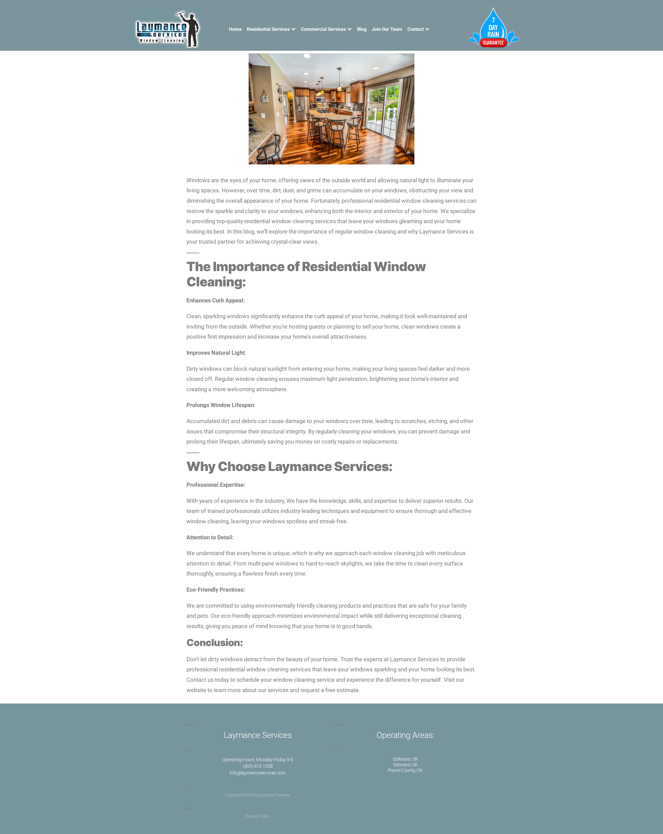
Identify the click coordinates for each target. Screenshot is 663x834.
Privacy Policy (258, 816)
